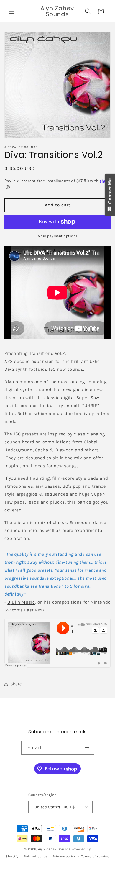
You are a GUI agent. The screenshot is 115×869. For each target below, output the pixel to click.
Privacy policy (64, 856)
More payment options (58, 236)
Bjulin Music (21, 602)
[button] (11, 11)
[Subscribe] (87, 748)
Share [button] (16, 683)
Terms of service (95, 856)
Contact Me (109, 192)
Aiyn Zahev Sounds (54, 849)
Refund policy (35, 856)
